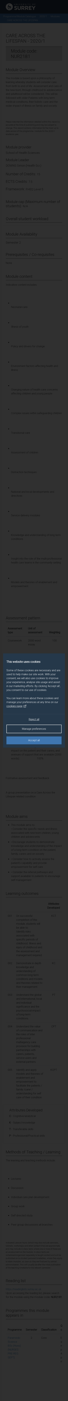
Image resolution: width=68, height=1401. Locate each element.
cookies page (14, 706)
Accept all (34, 740)
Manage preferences (34, 728)
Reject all (34, 719)
